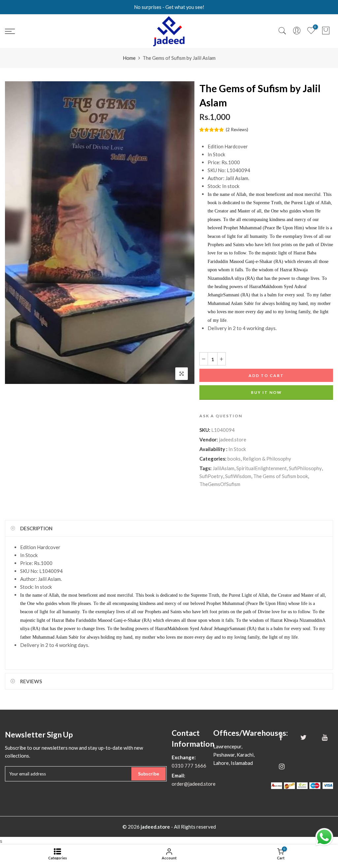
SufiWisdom (238, 476)
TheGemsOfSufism (219, 484)
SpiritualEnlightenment (261, 468)
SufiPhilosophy (305, 468)
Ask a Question (220, 416)
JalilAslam (223, 468)
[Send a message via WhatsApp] (324, 837)
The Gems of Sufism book (280, 476)
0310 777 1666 (189, 766)
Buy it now (266, 392)
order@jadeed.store (194, 784)
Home (129, 58)
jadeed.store (232, 440)
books (234, 459)
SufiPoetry (211, 476)
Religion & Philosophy (267, 459)
